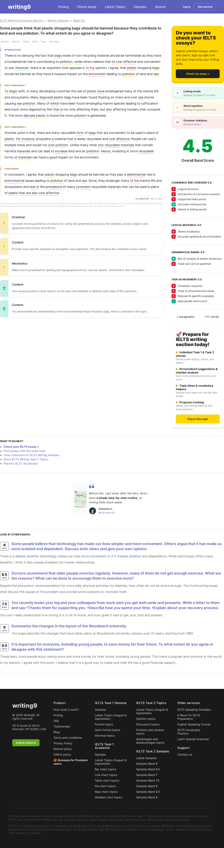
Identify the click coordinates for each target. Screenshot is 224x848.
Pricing (63, 7)
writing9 (19, 6)
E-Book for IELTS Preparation (188, 716)
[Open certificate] (80, 499)
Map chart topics (106, 791)
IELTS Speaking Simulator (194, 709)
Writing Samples (58, 20)
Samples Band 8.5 (148, 791)
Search (160, 7)
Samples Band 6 (147, 763)
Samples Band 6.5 (148, 769)
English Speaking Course (193, 724)
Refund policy (63, 749)
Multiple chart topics (108, 797)
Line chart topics (106, 775)
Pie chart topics (105, 786)
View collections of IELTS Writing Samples (31, 455)
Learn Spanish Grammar (193, 739)
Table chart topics (107, 780)
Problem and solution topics (150, 731)
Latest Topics (115, 7)
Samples (140, 7)
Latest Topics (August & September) (111, 716)
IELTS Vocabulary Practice (188, 731)
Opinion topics (145, 718)
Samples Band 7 (146, 775)
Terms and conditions (68, 737)
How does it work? (66, 709)
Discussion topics (147, 724)
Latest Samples (146, 758)
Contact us (184, 754)
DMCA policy (62, 754)
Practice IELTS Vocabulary (21, 463)
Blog (56, 732)
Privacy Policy (63, 743)
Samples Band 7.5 (147, 780)
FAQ (56, 721)
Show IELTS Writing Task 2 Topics (26, 459)
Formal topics (104, 724)
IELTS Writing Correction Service (21, 20)
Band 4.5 (79, 20)
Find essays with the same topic (25, 451)
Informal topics (105, 735)
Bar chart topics (105, 769)
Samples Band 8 (147, 786)
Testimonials (62, 726)
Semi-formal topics (107, 730)
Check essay (86, 7)
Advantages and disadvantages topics (150, 740)
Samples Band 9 (147, 797)
